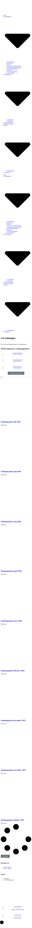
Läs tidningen (10, 119)
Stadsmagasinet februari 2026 (12, 671)
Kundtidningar (10, 62)
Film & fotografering (12, 71)
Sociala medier (10, 73)
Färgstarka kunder (8, 124)
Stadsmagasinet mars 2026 (11, 621)
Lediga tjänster (10, 170)
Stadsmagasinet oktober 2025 (12, 820)
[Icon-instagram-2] (7, 900)
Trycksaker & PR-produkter (14, 66)
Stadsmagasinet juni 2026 (11, 471)
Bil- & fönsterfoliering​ (12, 69)
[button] (5, 856)
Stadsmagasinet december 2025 (13, 720)
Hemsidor (9, 70)
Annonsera (9, 121)
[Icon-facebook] (3, 900)
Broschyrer (9, 63)
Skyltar (8, 64)
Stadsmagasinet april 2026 (11, 571)
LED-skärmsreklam (9, 122)
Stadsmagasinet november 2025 (13, 770)
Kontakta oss (7, 172)
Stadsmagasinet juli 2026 (11, 422)
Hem (5, 15)
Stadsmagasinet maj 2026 (11, 522)
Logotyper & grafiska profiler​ (14, 67)
